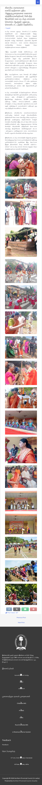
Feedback (5, 745)
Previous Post (21, 617)
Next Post (21, 622)
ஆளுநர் (8, 28)
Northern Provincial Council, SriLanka (25, 781)
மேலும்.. (5, 662)
